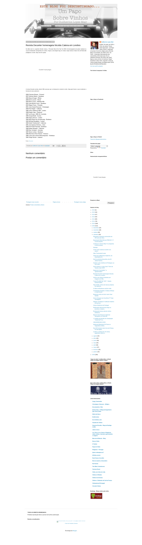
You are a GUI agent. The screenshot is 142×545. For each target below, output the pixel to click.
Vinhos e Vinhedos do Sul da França (102, 480)
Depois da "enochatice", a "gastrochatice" (100, 271)
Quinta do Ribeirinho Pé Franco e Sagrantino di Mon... (102, 325)
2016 (93, 210)
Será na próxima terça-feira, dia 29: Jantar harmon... (102, 260)
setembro (96, 234)
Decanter (31, 141)
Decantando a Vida (97, 407)
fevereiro (95, 349)
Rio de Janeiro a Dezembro (99, 461)
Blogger (75, 530)
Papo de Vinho (96, 447)
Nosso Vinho (95, 441)
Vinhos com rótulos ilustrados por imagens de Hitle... (102, 278)
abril (94, 345)
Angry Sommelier (97, 401)
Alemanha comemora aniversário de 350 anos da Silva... (102, 237)
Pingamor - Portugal (97, 449)
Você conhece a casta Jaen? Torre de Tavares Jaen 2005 (103, 267)
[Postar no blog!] (59, 146)
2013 (93, 216)
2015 (93, 212)
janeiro (95, 351)
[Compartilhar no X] (61, 146)
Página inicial (56, 202)
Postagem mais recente (32, 202)
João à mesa (95, 429)
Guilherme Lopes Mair (107, 42)
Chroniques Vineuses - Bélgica (100, 404)
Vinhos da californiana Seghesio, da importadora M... (102, 256)
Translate (103, 148)
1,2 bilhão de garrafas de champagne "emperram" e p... (103, 319)
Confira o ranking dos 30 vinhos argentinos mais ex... (101, 332)
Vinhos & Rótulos (97, 475)
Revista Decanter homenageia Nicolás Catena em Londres (103, 274)
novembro (96, 230)
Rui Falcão (95, 463)
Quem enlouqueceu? (98, 452)
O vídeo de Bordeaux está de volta (102, 288)
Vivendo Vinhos (96, 486)
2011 (93, 221)
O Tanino (94, 444)
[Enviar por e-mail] (57, 146)
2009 (93, 226)
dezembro (96, 227)
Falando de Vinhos (97, 422)
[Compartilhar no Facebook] (63, 146)
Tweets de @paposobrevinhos (98, 139)
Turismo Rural (96, 469)
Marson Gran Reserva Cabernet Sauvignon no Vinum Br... (101, 315)
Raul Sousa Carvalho (98, 458)
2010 (93, 223)
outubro (95, 232)
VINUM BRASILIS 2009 (99, 322)
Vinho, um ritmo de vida (98, 472)
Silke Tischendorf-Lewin (99, 253)
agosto (95, 336)
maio (94, 342)
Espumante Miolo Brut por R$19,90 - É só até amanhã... (103, 240)
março (95, 347)
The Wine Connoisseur (98, 466)
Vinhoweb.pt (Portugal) (98, 483)
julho (94, 338)
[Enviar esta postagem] (53, 145)
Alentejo (95, 247)
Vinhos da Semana (97, 477)
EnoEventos (95, 417)
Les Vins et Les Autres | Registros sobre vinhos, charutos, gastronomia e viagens (102, 434)
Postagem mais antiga (80, 202)
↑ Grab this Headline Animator (71, 523)
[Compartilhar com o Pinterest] (65, 146)
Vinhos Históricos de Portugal (101, 305)
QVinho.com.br (96, 455)
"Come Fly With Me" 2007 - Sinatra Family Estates (102, 282)
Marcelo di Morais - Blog (99, 438)
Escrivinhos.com (97, 419)
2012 (93, 219)
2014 (93, 214)
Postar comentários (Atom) (37, 205)
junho (95, 340)
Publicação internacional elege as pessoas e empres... (102, 308)
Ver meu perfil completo (96, 66)
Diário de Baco (96, 414)
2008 (93, 354)
